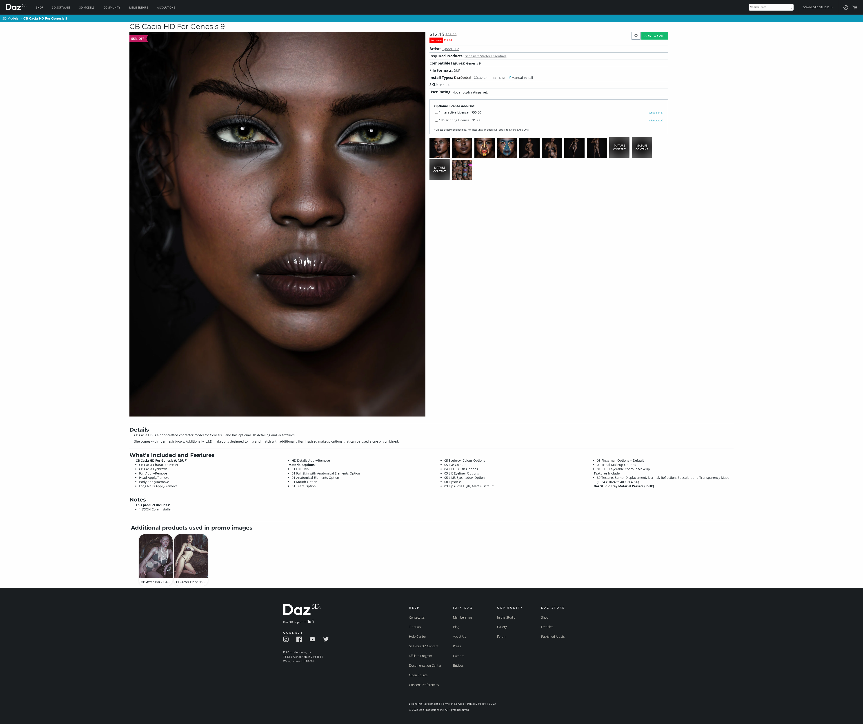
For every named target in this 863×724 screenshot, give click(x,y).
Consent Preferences (424, 685)
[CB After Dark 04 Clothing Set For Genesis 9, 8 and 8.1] (156, 556)
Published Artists (553, 636)
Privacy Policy (476, 704)
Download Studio (816, 7)
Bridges (458, 665)
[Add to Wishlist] (636, 36)
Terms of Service (452, 704)
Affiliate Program (420, 656)
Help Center (417, 636)
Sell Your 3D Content (423, 646)
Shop (39, 7)
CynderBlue (450, 49)
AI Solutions (166, 7)
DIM (502, 78)
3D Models (87, 7)
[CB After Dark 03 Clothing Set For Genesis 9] (191, 556)
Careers (458, 656)
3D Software (61, 7)
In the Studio (506, 617)
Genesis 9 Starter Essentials (485, 56)
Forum (501, 636)
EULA (492, 704)
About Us (459, 636)
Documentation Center (425, 665)
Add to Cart (655, 35)
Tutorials (415, 627)
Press (457, 646)
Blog (456, 627)
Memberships (138, 7)
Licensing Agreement (423, 704)
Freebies (547, 627)
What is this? (656, 112)
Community (112, 7)
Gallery (502, 627)
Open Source (418, 675)
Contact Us (417, 617)
